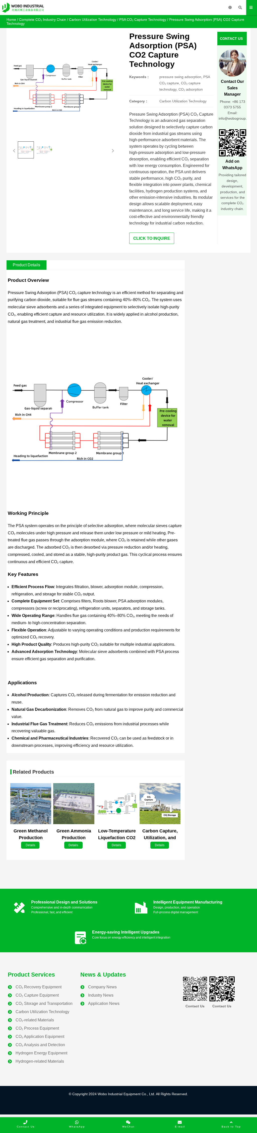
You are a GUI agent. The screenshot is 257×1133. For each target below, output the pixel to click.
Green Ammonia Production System (73, 837)
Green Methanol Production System (31, 837)
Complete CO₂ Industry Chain (42, 20)
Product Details (26, 265)
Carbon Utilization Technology (92, 20)
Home (11, 20)
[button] (14, 149)
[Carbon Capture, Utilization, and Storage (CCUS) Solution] (160, 804)
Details (30, 845)
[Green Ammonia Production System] (73, 804)
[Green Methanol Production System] (30, 804)
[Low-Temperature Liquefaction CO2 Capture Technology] (116, 804)
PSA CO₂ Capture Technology (142, 20)
